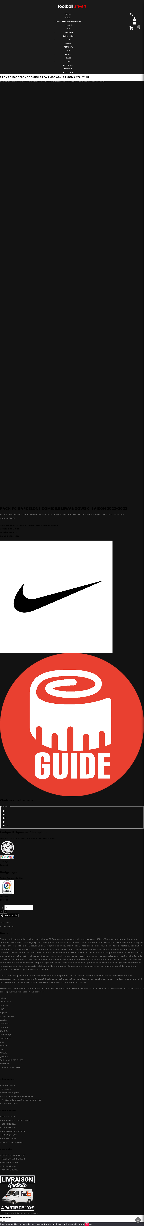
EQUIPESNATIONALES (68, 63)
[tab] (73, 926)
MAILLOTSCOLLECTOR (68, 71)
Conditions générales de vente (17, 1096)
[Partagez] (4, 1217)
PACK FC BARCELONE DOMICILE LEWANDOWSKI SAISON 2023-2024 (32, 514)
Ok (87, 1224)
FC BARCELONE (32, 81)
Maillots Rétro (9, 1166)
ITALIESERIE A (68, 41)
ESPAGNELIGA (68, 27)
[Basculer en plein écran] (6, 1217)
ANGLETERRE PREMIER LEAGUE (68, 21)
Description (8, 926)
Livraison (6, 1089)
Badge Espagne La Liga (11, 878)
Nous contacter (37, 992)
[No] (90, 1224)
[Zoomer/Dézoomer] (9, 1217)
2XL (7, 825)
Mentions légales (10, 1092)
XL (6, 821)
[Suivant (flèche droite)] (4, 1221)
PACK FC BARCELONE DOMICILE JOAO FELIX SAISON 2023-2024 (94, 514)
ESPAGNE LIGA (16, 81)
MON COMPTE (8, 1085)
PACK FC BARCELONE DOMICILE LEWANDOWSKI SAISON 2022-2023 (74, 988)
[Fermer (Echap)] (1, 1217)
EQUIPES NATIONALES (12, 1142)
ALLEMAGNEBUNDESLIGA (68, 34)
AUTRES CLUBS (9, 1138)
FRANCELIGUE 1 (68, 16)
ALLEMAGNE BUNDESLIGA (13, 1131)
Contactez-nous (10, 1103)
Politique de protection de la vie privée (21, 1100)
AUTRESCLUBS (68, 56)
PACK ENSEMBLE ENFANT (13, 1159)
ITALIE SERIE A (8, 1127)
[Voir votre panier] (131, 27)
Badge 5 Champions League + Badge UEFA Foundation (27, 838)
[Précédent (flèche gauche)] (1, 1221)
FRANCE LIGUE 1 (9, 1116)
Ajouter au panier (9, 915)
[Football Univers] (72, 6)
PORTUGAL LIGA (9, 1135)
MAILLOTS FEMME (10, 1162)
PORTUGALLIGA (68, 49)
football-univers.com (133, 988)
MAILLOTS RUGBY (10, 1169)
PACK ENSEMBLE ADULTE (13, 1155)
